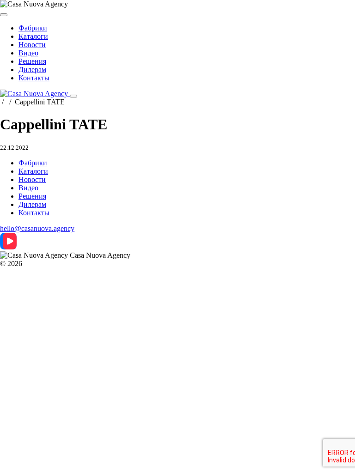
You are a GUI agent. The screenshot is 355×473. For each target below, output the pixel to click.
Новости (32, 45)
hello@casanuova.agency (37, 228)
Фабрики (32, 28)
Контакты (33, 78)
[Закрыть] (3, 14)
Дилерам (32, 69)
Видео (28, 53)
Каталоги (33, 36)
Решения (32, 61)
